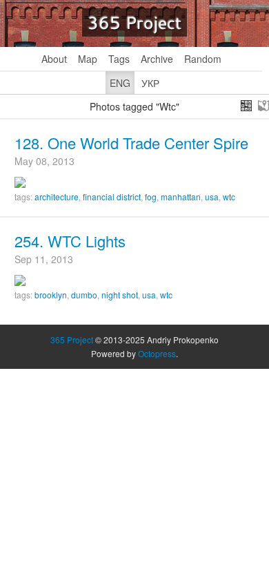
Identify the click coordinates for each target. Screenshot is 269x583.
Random (202, 59)
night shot (119, 294)
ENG (120, 83)
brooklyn (50, 294)
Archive (157, 59)
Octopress (157, 353)
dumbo (84, 294)
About (54, 59)
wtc (229, 196)
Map (87, 59)
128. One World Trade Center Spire (131, 142)
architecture (56, 196)
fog (151, 196)
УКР (150, 83)
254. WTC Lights (70, 240)
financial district (112, 196)
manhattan (181, 196)
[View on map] (263, 105)
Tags (119, 59)
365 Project (134, 22)
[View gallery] (246, 105)
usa (212, 196)
